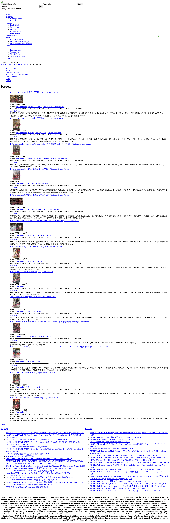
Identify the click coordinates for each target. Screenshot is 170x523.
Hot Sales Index (16, 21)
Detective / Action (12, 72)
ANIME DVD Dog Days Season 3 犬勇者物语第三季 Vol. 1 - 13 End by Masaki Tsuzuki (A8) (125, 469)
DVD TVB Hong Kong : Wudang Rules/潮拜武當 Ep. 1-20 (28, 487)
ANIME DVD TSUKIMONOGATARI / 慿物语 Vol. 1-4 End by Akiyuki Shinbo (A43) (38, 468)
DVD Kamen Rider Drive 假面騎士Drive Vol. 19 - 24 (110, 442)
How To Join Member (18, 40)
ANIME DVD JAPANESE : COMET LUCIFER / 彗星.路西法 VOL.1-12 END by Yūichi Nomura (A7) (45, 482)
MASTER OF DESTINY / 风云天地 (20, 456)
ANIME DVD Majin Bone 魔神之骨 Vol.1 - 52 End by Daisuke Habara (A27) (119, 481)
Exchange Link (15, 50)
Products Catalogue (8, 64)
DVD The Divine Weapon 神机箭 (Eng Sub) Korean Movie (32, 373)
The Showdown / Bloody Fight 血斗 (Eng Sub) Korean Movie (33, 297)
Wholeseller (14, 52)
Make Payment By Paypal (19, 42)
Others (8, 79)
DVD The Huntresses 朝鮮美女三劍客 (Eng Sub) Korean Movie (34, 92)
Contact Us (10, 48)
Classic (8, 81)
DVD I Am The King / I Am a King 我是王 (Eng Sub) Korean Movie (36, 247)
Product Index (15, 25)
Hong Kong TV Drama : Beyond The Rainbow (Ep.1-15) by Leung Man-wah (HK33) (38, 473)
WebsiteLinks (15, 54)
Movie (19, 64)
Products (9, 23)
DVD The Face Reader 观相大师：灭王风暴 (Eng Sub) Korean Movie (36, 118)
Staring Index (15, 27)
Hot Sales (88, 429)
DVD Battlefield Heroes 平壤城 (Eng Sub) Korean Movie (31, 272)
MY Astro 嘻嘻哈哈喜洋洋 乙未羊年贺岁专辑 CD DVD (28, 454)
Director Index (15, 31)
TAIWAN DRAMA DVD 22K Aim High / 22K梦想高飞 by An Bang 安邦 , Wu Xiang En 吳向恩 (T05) (45, 433)
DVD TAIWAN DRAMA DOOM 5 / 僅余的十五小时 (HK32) (29, 485)
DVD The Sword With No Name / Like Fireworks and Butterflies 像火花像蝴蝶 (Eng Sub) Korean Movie (49, 322)
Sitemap (8, 46)
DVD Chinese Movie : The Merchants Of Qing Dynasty (26, 447)
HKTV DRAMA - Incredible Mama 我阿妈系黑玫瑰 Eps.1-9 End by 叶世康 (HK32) (38, 440)
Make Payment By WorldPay (21, 44)
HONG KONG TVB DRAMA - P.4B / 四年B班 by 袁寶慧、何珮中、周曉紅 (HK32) (39, 459)
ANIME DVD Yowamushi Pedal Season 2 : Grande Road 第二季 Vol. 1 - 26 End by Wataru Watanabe (128, 491)
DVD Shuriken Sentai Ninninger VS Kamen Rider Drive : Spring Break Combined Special (123, 455)
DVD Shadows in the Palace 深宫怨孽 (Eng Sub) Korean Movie (34, 398)
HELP (8, 37)
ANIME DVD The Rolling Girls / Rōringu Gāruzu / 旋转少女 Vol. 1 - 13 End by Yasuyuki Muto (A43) (128, 484)
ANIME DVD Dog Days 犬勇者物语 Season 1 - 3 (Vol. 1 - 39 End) (115, 437)
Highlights (9, 17)
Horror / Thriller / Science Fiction (18, 74)
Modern (8, 70)
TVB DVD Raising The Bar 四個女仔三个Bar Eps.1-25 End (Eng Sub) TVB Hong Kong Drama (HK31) (45, 466)
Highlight (4, 429)
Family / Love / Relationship (53, 107)
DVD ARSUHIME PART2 (16, 475)
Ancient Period (11, 68)
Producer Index (15, 33)
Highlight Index (16, 19)
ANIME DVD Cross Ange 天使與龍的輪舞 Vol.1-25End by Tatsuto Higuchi (118, 488)
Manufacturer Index (17, 29)
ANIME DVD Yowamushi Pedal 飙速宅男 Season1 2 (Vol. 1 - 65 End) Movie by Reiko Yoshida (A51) (128, 458)
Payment (9, 58)
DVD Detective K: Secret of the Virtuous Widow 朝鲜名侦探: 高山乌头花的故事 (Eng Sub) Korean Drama (50, 144)
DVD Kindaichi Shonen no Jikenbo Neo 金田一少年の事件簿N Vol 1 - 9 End (35, 480)
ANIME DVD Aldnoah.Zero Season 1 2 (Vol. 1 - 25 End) (111, 439)
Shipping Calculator (17, 56)
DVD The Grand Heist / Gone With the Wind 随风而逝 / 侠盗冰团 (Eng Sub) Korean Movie (44, 221)
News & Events (11, 35)
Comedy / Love (11, 77)
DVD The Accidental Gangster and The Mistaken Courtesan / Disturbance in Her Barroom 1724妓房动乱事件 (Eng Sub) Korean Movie (60, 347)
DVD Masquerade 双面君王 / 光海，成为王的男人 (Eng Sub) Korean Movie (39, 169)
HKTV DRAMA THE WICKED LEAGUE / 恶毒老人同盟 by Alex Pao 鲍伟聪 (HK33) (39, 477)
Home (8, 15)
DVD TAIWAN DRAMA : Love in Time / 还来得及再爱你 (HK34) (31, 471)
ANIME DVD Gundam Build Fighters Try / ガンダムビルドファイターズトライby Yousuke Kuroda (128, 486)
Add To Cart (14, 111)
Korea (26, 64)
